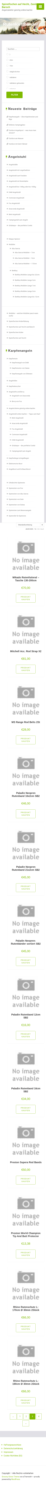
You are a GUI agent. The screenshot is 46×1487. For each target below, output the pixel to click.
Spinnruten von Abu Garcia (18, 494)
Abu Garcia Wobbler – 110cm (26, 264)
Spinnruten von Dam (16, 499)
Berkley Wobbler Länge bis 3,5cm (27, 275)
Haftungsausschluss (12, 1445)
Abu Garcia (16, 248)
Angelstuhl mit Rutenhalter (18, 181)
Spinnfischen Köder (16, 332)
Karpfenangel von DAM (20, 363)
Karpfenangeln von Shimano (22, 374)
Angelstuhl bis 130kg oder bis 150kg (22, 187)
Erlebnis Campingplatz (17, 125)
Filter (14, 95)
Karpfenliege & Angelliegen (19, 458)
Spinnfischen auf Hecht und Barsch (22, 327)
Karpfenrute (13, 359)
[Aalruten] (7, 89)
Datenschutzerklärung (13, 1448)
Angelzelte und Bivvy (16, 392)
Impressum (8, 1452)
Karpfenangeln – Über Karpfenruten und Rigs (23, 118)
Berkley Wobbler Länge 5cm (25, 280)
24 (38, 529)
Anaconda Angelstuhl (17, 209)
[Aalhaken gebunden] (7, 83)
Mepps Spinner (14, 239)
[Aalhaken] (7, 77)
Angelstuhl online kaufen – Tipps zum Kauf (24, 414)
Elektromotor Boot (15, 464)
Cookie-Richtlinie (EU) (13, 1455)
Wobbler (12, 244)
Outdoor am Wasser (16, 138)
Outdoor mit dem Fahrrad (18, 144)
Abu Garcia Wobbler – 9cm (25, 258)
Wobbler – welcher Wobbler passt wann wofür (23, 314)
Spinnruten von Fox (16, 488)
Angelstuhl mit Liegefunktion (19, 170)
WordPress (15, 1479)
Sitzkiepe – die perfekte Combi (20, 225)
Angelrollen (13, 381)
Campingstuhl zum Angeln (18, 220)
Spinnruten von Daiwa (17, 505)
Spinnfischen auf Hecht (17, 338)
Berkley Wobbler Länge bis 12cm (27, 297)
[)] (7, 54)
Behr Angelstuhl (14, 214)
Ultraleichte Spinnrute (17, 483)
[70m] (7, 66)
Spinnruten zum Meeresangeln (20, 510)
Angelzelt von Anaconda (21, 396)
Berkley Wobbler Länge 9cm (25, 291)
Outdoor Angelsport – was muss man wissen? (22, 131)
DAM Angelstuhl (15, 192)
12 (35, 529)
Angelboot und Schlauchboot (20, 469)
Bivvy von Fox (17, 401)
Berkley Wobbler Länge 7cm (25, 286)
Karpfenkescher (15, 386)
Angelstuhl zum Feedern (18, 176)
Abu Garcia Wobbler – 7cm (25, 252)
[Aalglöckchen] (7, 71)
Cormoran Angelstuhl (16, 198)
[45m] (7, 60)
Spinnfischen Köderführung (19, 321)
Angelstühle (13, 165)
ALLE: (42, 529)
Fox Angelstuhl (14, 203)
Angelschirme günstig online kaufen (22, 408)
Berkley (14, 271)
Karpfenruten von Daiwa (20, 368)
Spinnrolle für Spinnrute (17, 516)
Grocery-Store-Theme (10, 1477)
